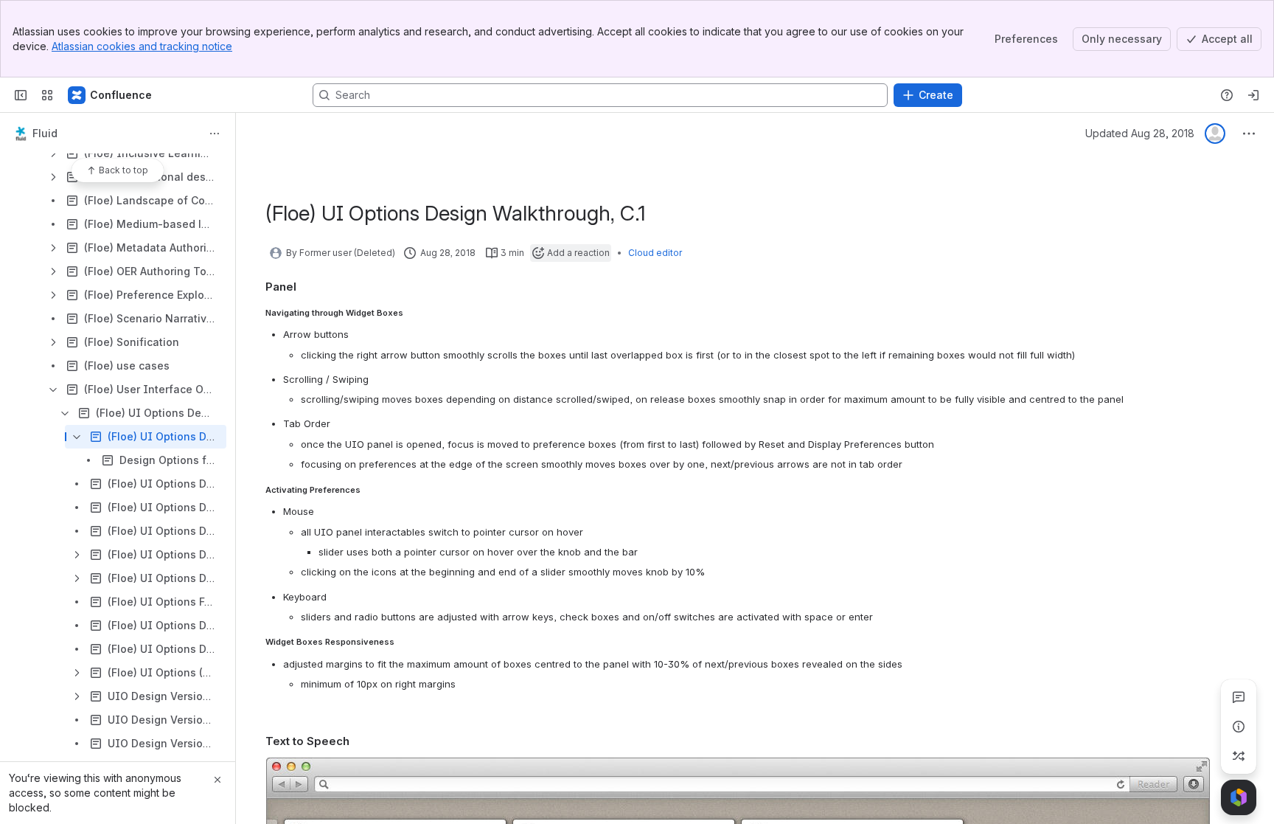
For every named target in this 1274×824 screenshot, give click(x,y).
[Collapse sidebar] (20, 95)
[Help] (1227, 95)
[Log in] (1253, 95)
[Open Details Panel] (1238, 726)
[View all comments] (1238, 697)
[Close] (217, 780)
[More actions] (214, 133)
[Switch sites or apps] (47, 95)
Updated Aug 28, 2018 (1139, 133)
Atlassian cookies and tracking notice (142, 46)
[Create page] (1238, 756)
